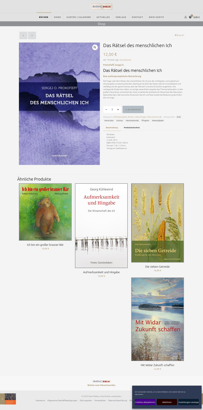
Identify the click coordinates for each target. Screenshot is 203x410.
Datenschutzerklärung (117, 400)
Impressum (40, 400)
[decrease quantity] (106, 109)
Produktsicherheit (132, 127)
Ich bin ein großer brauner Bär (45, 244)
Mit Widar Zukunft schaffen (157, 365)
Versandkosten (125, 59)
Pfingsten (145, 120)
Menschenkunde (154, 116)
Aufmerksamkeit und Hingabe (101, 272)
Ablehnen (167, 402)
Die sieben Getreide (157, 266)
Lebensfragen (141, 116)
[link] (101, 381)
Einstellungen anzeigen (188, 402)
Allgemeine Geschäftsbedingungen (62, 400)
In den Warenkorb (133, 109)
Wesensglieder (158, 120)
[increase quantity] (118, 109)
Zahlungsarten (86, 400)
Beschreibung (112, 127)
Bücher (131, 116)
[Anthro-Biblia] (101, 6)
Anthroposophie (120, 116)
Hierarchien (109, 120)
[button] (95, 47)
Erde (179, 116)
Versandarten (100, 400)
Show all (180, 35)
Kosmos (119, 120)
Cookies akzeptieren (145, 402)
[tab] (112, 127)
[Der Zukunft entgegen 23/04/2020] (8, 398)
